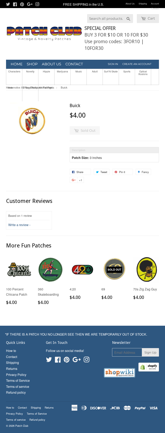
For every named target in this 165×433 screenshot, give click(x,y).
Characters (14, 71)
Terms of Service (18, 380)
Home (17, 64)
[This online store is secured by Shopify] (148, 368)
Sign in (113, 64)
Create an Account (136, 64)
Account (155, 3)
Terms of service (17, 386)
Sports (126, 71)
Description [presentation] (78, 150)
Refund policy (16, 392)
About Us (130, 3)
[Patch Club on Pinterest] (22, 4)
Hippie (46, 71)
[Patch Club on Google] (30, 4)
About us (51, 64)
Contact (155, 8)
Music (78, 71)
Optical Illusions (142, 73)
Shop (32, 64)
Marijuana (62, 71)
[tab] (114, 150)
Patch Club (21, 426)
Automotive (14, 87)
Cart (151, 18)
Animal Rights (46, 87)
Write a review (18, 224)
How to (11, 350)
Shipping (143, 3)
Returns (11, 368)
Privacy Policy (16, 374)
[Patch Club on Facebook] (15, 4)
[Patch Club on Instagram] (37, 4)
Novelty (30, 71)
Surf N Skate (111, 71)
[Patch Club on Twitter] (8, 4)
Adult (95, 71)
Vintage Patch (30, 87)
